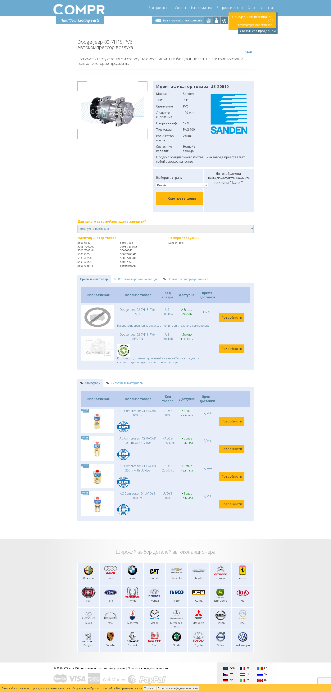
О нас (252, 8)
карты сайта (269, 8)
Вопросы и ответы (229, 8)
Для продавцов (159, 8)
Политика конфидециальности (148, 668)
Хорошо (149, 688)
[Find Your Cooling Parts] (79, 9)
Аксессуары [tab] (93, 383)
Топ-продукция (201, 8)
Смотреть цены (182, 198)
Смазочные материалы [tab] (127, 383)
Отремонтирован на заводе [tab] (138, 279)
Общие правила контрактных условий (100, 668)
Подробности (231, 317)
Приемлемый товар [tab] (94, 279)
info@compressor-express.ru (255, 25)
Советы (180, 8)
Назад (248, 51)
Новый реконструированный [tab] (188, 279)
